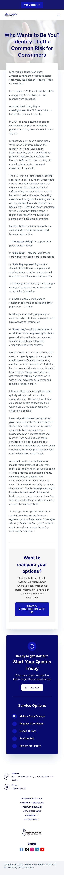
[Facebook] (21, 849)
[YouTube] (42, 849)
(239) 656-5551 (19, 788)
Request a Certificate (31, 723)
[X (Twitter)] (27, 849)
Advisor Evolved (45, 864)
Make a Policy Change (32, 716)
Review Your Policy (30, 745)
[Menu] (58, 14)
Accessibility (32, 815)
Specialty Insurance (31, 807)
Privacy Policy (32, 819)
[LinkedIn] (37, 849)
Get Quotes (30, 4)
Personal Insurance (32, 798)
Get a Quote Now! (32, 811)
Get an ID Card (28, 730)
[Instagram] (32, 849)
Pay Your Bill (27, 738)
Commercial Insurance (32, 803)
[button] (32, 609)
